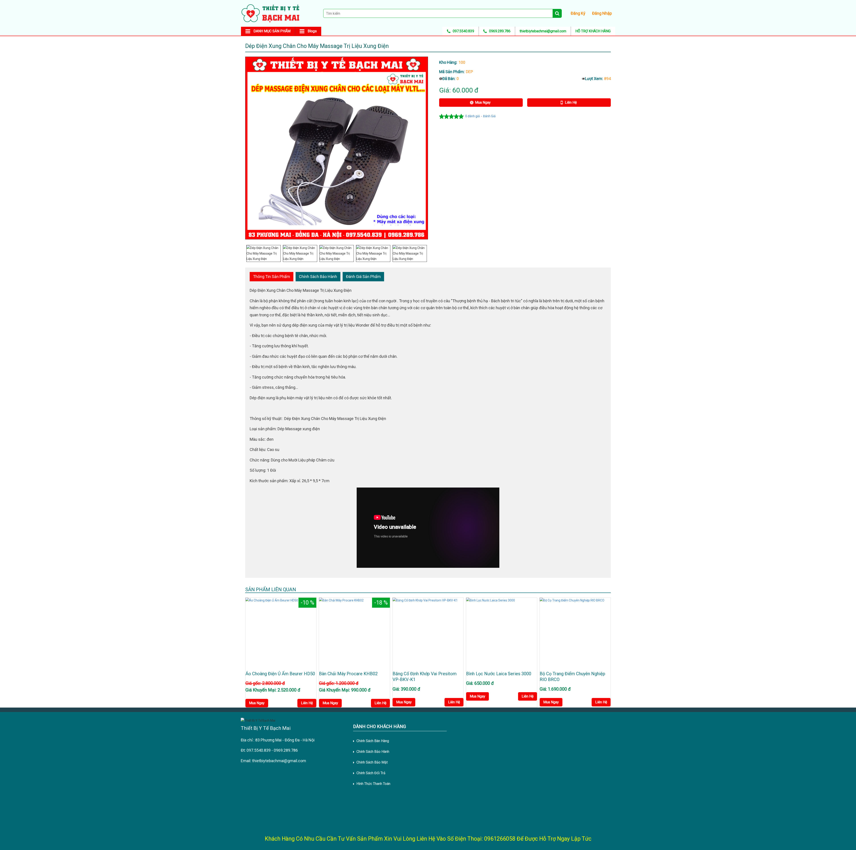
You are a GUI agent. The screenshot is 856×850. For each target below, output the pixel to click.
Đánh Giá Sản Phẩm (363, 276)
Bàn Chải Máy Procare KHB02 (348, 673)
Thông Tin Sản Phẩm (271, 276)
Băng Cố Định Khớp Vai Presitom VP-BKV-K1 (425, 676)
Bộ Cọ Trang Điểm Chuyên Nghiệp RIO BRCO (572, 676)
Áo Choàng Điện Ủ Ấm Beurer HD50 (280, 673)
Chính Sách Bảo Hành (318, 276)
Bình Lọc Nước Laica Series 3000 (498, 673)
